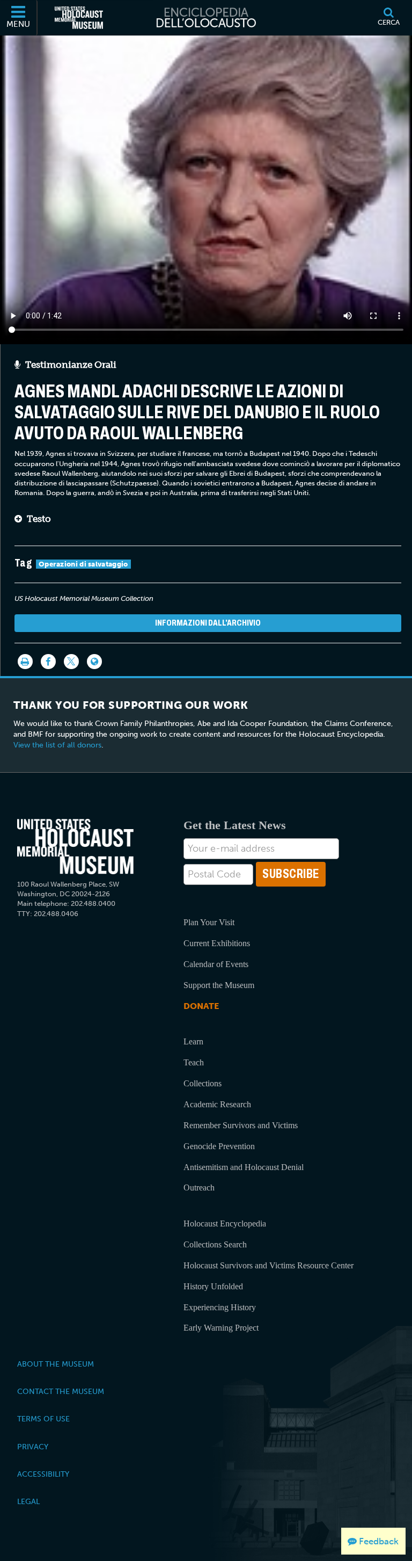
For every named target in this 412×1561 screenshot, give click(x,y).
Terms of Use (43, 1419)
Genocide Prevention (219, 1146)
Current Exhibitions (216, 943)
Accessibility (43, 1474)
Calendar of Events (215, 964)
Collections (202, 1083)
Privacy (32, 1446)
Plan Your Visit (208, 922)
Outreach (199, 1187)
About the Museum (55, 1364)
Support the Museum (218, 985)
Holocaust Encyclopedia (224, 1223)
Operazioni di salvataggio (83, 564)
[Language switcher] (94, 661)
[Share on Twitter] (71, 661)
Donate (201, 1006)
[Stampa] (25, 661)
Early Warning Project (221, 1327)
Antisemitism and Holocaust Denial (243, 1167)
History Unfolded (213, 1286)
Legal (28, 1501)
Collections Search (215, 1244)
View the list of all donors (57, 745)
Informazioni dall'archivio (208, 622)
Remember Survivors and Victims (240, 1125)
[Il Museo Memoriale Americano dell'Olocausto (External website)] (79, 17)
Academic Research (217, 1104)
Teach (193, 1062)
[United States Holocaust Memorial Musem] (75, 846)
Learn (193, 1041)
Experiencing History (219, 1307)
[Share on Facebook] (48, 661)
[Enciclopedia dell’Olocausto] (206, 17)
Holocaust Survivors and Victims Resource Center (268, 1265)
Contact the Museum (60, 1391)
